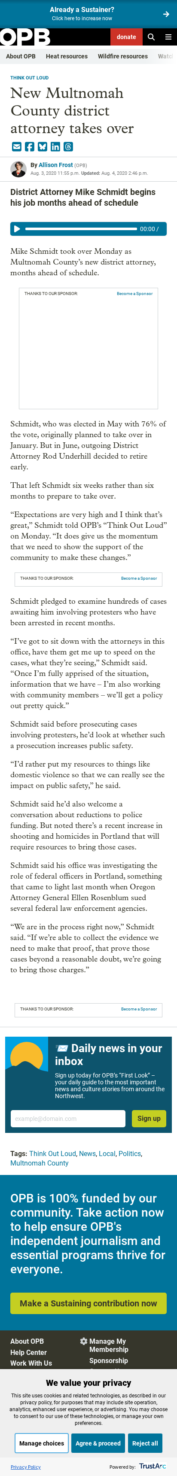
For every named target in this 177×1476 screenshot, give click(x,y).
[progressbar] (81, 229)
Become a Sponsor (135, 293)
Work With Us (31, 1363)
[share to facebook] (29, 146)
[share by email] (16, 146)
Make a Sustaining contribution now (88, 1303)
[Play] (17, 229)
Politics (130, 1154)
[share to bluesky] (42, 146)
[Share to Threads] (68, 146)
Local (107, 1154)
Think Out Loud (29, 78)
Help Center (28, 1352)
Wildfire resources (123, 56)
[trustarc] (152, 1467)
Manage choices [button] (41, 1443)
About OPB (21, 56)
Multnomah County (39, 1163)
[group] (88, 229)
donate (126, 36)
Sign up (149, 1118)
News (87, 1154)
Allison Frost (56, 164)
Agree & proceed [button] (98, 1443)
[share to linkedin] (55, 146)
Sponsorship (108, 1361)
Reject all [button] (145, 1443)
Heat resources (67, 56)
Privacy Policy (26, 1467)
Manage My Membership (108, 1345)
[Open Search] (151, 37)
